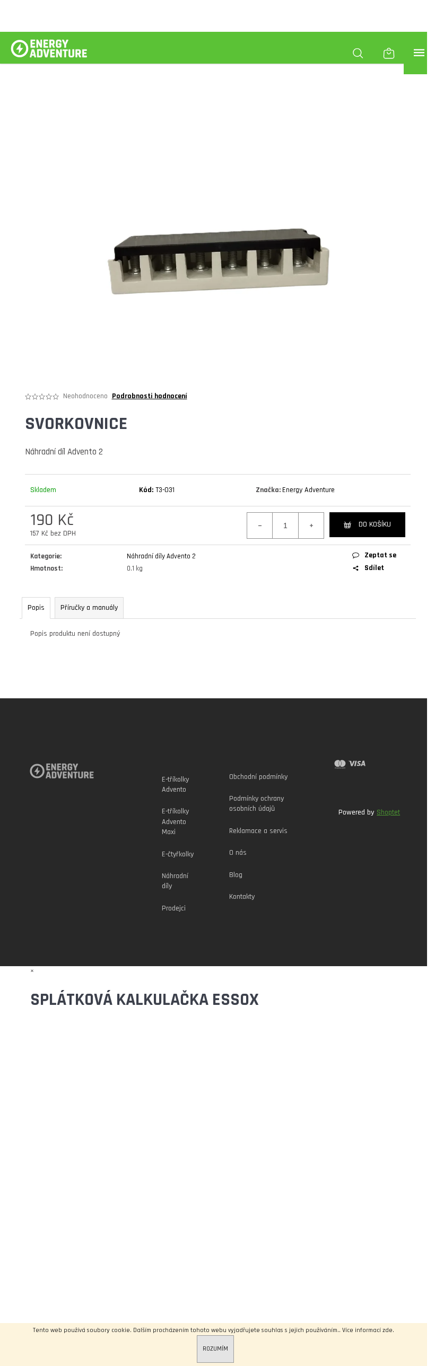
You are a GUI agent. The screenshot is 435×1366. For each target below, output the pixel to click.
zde (387, 1330)
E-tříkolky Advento (175, 784)
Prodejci (174, 908)
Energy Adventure (308, 490)
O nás (238, 852)
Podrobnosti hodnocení (149, 396)
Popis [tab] (36, 607)
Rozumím (215, 1349)
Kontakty (242, 896)
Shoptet (388, 812)
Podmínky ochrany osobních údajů (256, 803)
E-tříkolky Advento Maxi (175, 822)
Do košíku (375, 524)
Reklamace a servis (258, 831)
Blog (235, 875)
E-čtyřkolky (178, 854)
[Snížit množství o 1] (260, 525)
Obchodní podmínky (258, 777)
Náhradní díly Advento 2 (161, 556)
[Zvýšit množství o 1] (311, 525)
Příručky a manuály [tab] (89, 607)
